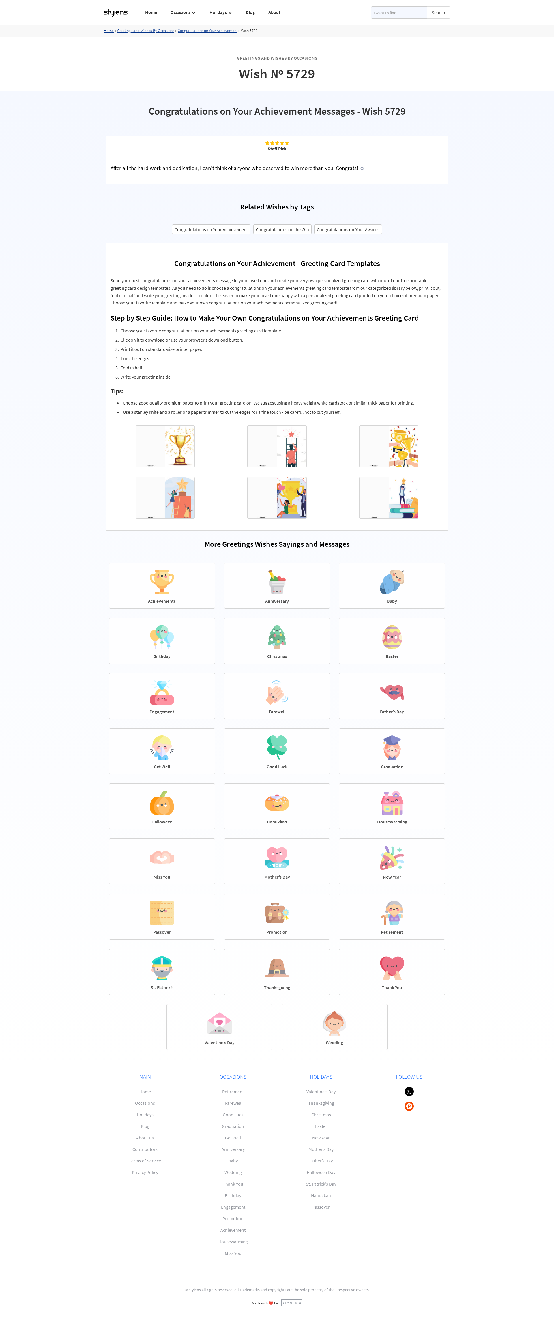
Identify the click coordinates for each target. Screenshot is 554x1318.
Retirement (233, 1091)
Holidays (145, 1114)
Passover (321, 1207)
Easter (321, 1126)
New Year (321, 1138)
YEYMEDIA (291, 1302)
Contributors (145, 1149)
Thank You (233, 1184)
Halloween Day (321, 1172)
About (274, 12)
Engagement (233, 1207)
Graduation (233, 1126)
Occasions (145, 1103)
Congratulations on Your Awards (348, 229)
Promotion (233, 1218)
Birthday (233, 1195)
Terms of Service (145, 1161)
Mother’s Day (321, 1149)
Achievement (233, 1230)
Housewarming (233, 1241)
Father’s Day (321, 1161)
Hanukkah (321, 1195)
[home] (116, 12)
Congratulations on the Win (282, 229)
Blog (250, 12)
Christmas (321, 1114)
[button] (183, 12)
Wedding (233, 1172)
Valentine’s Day (321, 1091)
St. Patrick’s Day (321, 1184)
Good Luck (233, 1114)
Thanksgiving (321, 1103)
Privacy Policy (145, 1172)
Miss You (233, 1253)
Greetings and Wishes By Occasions (145, 30)
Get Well (233, 1138)
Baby (233, 1161)
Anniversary (233, 1149)
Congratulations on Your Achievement (207, 30)
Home (151, 12)
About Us (145, 1138)
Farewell (233, 1103)
